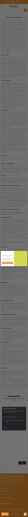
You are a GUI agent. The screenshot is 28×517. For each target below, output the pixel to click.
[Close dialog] (26, 251)
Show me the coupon (7, 262)
